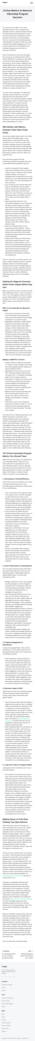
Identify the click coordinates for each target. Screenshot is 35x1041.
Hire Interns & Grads (7, 984)
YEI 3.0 (3, 990)
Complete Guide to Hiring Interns (13, 875)
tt (3, 976)
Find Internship (6, 1001)
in (9, 976)
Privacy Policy (5, 1028)
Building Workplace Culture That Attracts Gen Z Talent (26, 955)
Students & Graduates (7, 998)
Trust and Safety (6, 1022)
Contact (4, 1020)
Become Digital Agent (7, 1003)
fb (13, 976)
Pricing (3, 987)
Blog (3, 1014)
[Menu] (31, 2)
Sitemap (4, 1031)
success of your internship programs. (21, 899)
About (3, 1017)
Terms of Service (6, 1025)
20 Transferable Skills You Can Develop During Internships (8, 955)
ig (6, 976)
